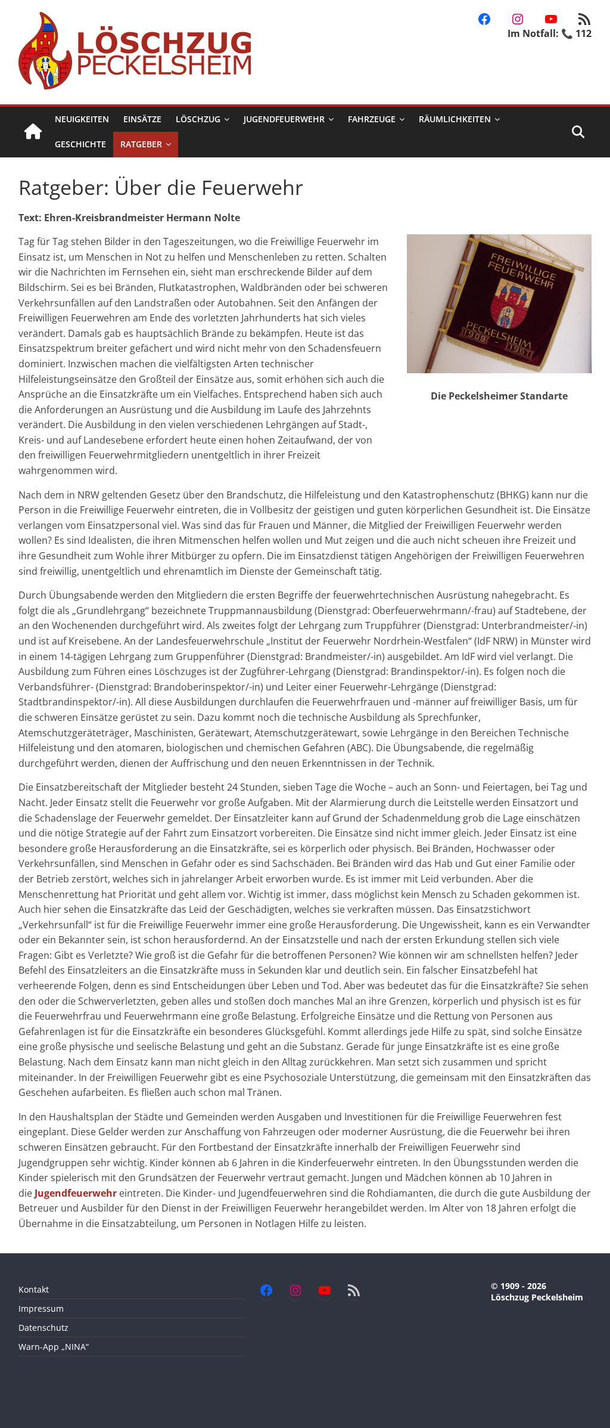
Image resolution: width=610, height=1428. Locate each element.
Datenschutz (43, 1327)
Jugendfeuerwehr (284, 119)
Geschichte (80, 144)
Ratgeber (141, 144)
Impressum (41, 1308)
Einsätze (142, 119)
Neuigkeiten (82, 119)
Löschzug (198, 119)
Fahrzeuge (372, 119)
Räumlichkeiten (455, 119)
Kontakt (33, 1289)
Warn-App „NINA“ (53, 1346)
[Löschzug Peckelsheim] (33, 132)
